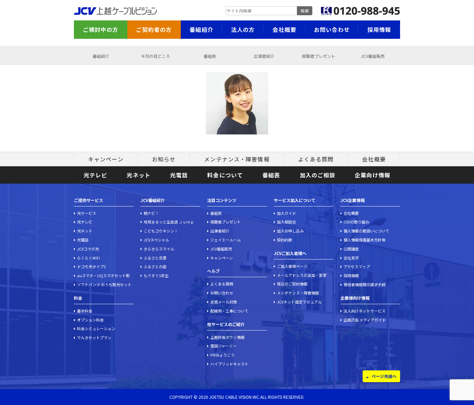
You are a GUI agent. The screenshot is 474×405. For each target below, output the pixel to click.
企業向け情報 (372, 175)
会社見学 (351, 258)
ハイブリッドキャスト (229, 364)
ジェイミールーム (225, 240)
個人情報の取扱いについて (366, 231)
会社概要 (284, 29)
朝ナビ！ (151, 213)
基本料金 (84, 311)
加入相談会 (286, 221)
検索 (305, 11)
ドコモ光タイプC (91, 266)
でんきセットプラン (94, 337)
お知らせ (164, 159)
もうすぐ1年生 (156, 275)
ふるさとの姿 (155, 266)
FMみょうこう (222, 355)
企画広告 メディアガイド (365, 320)
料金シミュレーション (96, 328)
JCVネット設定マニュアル (299, 302)
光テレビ (95, 175)
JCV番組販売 (373, 56)
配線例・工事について (229, 311)
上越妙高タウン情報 (227, 337)
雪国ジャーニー (223, 346)
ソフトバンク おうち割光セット (104, 284)
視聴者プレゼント (318, 56)
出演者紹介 (264, 56)
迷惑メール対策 (223, 302)
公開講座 (351, 249)
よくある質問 (316, 159)
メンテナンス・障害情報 (236, 159)
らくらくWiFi (88, 258)
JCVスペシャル (156, 240)
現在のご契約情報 (292, 284)
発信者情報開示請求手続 (365, 284)
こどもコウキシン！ (161, 231)
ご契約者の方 (154, 29)
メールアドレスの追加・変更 (302, 275)
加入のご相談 (318, 175)
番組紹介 (201, 29)
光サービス (86, 213)
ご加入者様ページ (292, 266)
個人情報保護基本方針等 (365, 240)
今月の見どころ (155, 56)
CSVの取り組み (356, 221)
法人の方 (243, 29)
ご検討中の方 (101, 29)
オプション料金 (90, 320)
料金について (225, 175)
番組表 (210, 56)
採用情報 (379, 29)
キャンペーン (106, 159)
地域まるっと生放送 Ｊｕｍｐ (169, 221)
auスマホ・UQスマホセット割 (103, 275)
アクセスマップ (357, 266)
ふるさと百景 (155, 258)
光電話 (179, 175)
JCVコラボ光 (88, 249)
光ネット (138, 175)
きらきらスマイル (159, 249)
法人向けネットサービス (365, 311)
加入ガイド (286, 213)
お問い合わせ (332, 29)
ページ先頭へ (384, 376)
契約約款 (284, 240)
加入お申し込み (290, 231)
